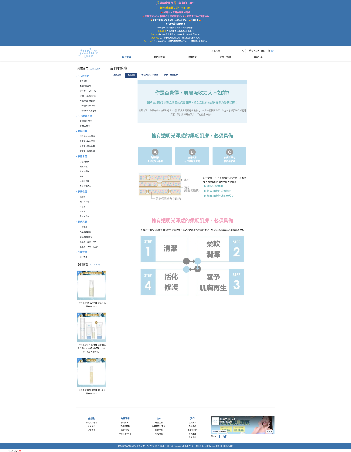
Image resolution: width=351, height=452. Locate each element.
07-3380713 (162, 446)
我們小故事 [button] (159, 57)
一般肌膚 (83, 227)
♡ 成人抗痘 (85, 126)
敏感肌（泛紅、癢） (88, 241)
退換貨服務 (125, 426)
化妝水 (82, 206)
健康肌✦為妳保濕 (87, 141)
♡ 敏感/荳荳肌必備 (88, 110)
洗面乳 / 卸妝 (85, 201)
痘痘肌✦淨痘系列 (87, 151)
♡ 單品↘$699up (87, 105)
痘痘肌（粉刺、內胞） (89, 246)
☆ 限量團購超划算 (88, 101)
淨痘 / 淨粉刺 (85, 186)
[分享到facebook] (219, 436)
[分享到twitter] (225, 436)
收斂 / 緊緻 (84, 171)
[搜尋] (243, 51)
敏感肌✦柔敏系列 (87, 146)
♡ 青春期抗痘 (86, 121)
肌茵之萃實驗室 (171, 75)
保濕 (81, 176)
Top (344, 83)
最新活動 (159, 422)
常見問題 (159, 433)
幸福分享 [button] (258, 57)
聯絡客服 (125, 430)
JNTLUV (207, 446)
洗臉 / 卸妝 (84, 166)
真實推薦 (159, 430)
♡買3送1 (84, 81)
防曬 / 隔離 (84, 161)
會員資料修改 (91, 422)
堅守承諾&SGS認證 (149, 75)
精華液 (82, 211)
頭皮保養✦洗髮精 (87, 136)
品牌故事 (117, 75)
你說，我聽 (225, 57)
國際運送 (192, 433)
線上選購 (126, 57)
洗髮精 (82, 196)
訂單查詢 (91, 430)
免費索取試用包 (158, 426)
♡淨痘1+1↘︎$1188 (88, 91)
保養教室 (192, 57)
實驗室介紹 (192, 430)
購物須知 (125, 422)
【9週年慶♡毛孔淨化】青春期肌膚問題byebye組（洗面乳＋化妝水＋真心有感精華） (91, 348)
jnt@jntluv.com (176, 446)
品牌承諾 (192, 437)
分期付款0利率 (125, 433)
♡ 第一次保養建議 (88, 96)
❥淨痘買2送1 (85, 86)
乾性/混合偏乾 (86, 232)
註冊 (263, 50)
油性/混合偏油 (86, 236)
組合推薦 (83, 257)
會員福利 (91, 426)
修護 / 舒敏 (84, 181)
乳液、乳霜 (84, 216)
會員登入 (255, 50)
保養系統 (131, 75)
